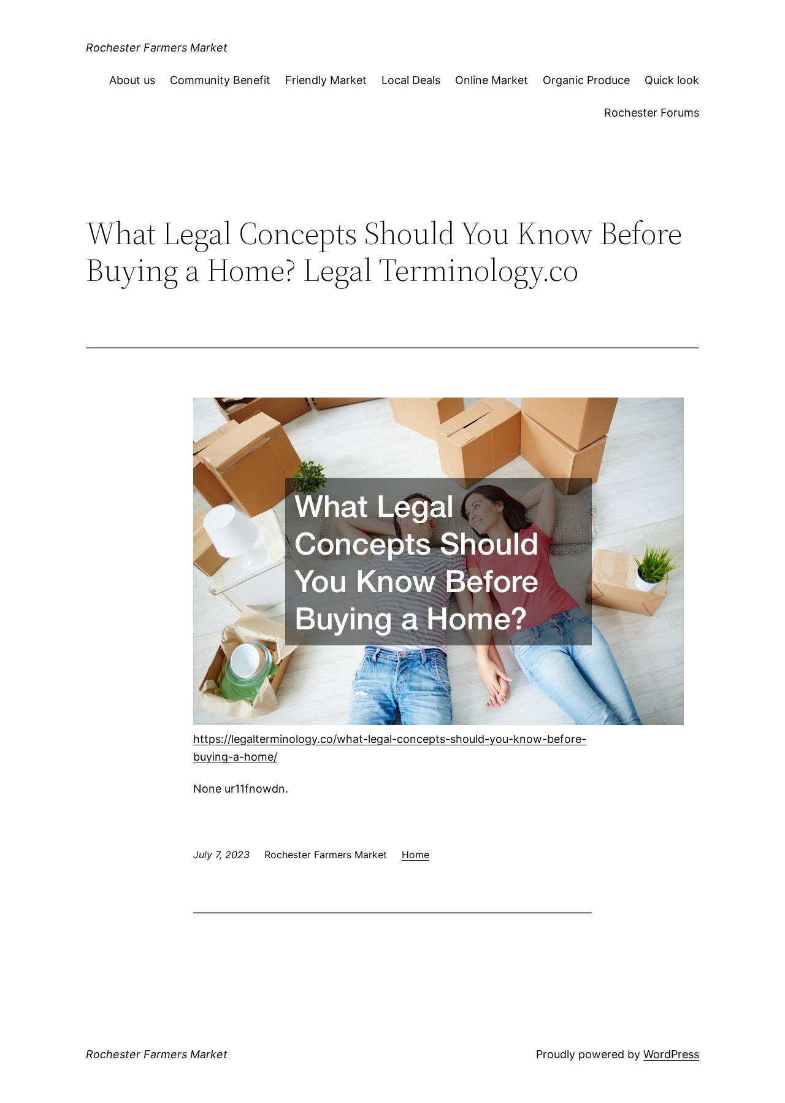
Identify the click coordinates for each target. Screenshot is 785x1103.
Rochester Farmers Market (157, 47)
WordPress (671, 1054)
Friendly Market (326, 80)
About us (132, 80)
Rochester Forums (651, 112)
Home (415, 854)
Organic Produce (586, 80)
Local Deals (410, 80)
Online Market (491, 80)
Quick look (672, 80)
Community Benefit (220, 80)
